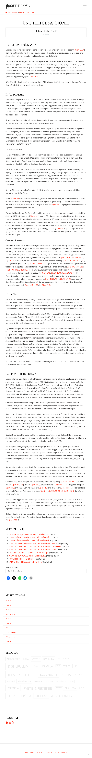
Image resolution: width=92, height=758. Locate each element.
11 (73, 257)
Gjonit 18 (33, 216)
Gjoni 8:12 (16, 485)
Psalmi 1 (10, 619)
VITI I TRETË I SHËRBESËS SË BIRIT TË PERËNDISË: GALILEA (33, 543)
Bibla (26, 659)
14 (66, 485)
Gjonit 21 (15, 198)
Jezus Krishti (48, 674)
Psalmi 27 (10, 623)
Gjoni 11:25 (10, 488)
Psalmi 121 (11, 637)
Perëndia (13, 688)
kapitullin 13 (56, 204)
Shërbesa (41, 695)
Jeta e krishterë (21, 675)
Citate (36, 659)
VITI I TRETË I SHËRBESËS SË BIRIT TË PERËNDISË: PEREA (32, 549)
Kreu (26, 752)
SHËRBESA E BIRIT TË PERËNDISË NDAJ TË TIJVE (29, 553)
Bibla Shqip (11, 614)
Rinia (81, 688)
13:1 (12, 270)
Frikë (58, 666)
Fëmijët (66, 666)
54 (6, 260)
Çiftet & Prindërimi (62, 695)
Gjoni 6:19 (46, 273)
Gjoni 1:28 (64, 257)
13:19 (65, 491)
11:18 (81, 257)
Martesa (38, 681)
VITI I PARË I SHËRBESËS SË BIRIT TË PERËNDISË (29, 537)
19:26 (57, 279)
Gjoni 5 (60, 228)
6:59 (81, 267)
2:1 (70, 257)
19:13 (79, 260)
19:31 (27, 270)
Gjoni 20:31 (79, 50)
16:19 (72, 273)
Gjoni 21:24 (46, 285)
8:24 (55, 491)
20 (6, 264)
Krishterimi (78, 674)
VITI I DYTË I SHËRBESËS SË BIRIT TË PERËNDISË (29, 540)
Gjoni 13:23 (49, 279)
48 (73, 481)
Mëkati (49, 681)
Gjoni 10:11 (59, 485)
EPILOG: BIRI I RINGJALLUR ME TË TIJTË (25, 562)
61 (55, 273)
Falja (36, 666)
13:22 (64, 273)
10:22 (45, 264)
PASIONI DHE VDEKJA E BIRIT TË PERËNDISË (27, 556)
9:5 (22, 485)
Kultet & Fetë (11, 681)
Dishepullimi (19, 666)
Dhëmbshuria (63, 659)
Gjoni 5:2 (65, 260)
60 (52, 273)
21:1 (10, 260)
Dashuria (48, 659)
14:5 (16, 270)
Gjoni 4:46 (71, 267)
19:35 (36, 285)
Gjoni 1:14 (29, 285)
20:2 (62, 279)
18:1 (74, 260)
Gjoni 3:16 (34, 76)
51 (76, 481)
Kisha (66, 675)
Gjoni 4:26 (44, 491)
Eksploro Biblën (61, 752)
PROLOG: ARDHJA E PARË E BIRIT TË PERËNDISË (29, 534)
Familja (47, 666)
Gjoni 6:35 (64, 481)
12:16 (59, 273)
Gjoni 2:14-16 (32, 264)
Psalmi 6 (10, 641)
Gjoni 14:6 (43, 488)
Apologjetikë (13, 659)
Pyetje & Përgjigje (37, 688)
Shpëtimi (26, 696)
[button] (85, 5)
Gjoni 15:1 (65, 488)
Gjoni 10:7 (35, 485)
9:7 (71, 260)
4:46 (76, 257)
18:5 (70, 491)
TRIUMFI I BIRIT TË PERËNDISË (22, 559)
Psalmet (10, 605)
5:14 (77, 267)
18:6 (22, 270)
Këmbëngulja (24, 681)
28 (68, 273)
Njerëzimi (61, 681)
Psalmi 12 (10, 628)
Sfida (11, 696)
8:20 (40, 264)
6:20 (51, 491)
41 (9, 264)
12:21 (7, 270)
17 (83, 260)
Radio (49, 752)
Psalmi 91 (10, 600)
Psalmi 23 (10, 610)
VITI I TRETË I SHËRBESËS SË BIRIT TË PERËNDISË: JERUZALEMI (35, 546)
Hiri (76, 666)
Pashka (71, 681)
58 (62, 491)
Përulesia (70, 688)
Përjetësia (59, 688)
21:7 (66, 279)
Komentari (11, 632)
